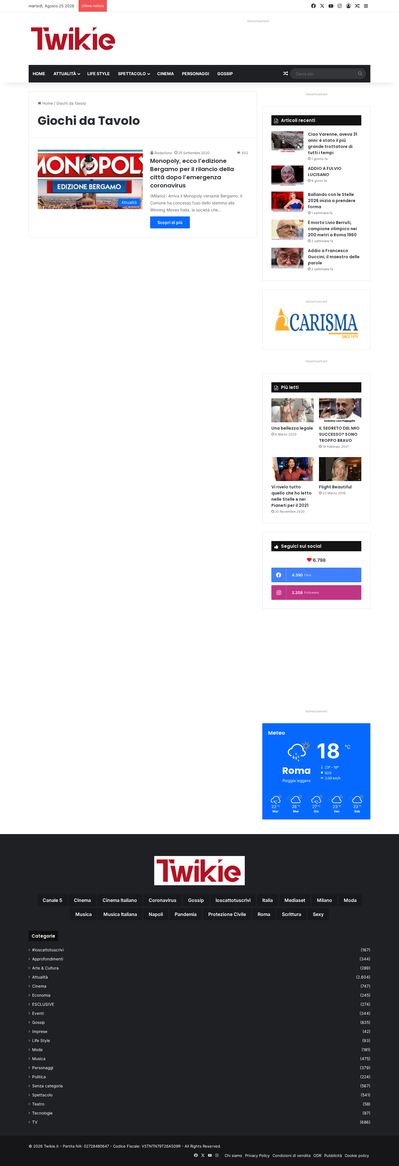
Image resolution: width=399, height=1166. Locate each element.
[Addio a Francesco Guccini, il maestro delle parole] (287, 259)
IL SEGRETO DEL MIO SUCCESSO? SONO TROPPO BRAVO (339, 434)
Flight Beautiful (335, 487)
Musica (39, 1058)
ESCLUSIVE (43, 1004)
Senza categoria (47, 1086)
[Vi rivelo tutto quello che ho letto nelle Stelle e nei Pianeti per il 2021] (292, 469)
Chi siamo (233, 1155)
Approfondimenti (47, 959)
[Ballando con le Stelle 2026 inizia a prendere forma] (287, 202)
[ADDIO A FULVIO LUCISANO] (287, 176)
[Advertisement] (316, 659)
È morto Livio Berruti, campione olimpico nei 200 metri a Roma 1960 (332, 229)
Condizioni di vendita (291, 1155)
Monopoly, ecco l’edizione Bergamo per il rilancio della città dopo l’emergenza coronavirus (192, 173)
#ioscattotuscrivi (48, 950)
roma (264, 914)
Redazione (163, 153)
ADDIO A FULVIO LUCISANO (324, 172)
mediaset (294, 900)
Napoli (156, 914)
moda (350, 900)
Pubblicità (333, 1155)
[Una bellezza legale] (292, 410)
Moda (37, 1049)
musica (83, 914)
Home (39, 73)
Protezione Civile (227, 914)
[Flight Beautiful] (340, 469)
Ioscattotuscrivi (233, 900)
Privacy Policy (257, 1155)
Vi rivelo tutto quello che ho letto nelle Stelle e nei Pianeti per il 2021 (291, 496)
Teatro (38, 1104)
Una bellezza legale (292, 428)
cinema (82, 900)
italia (267, 900)
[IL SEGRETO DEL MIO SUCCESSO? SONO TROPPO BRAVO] (340, 410)
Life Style (98, 73)
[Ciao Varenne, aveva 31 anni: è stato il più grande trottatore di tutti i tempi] (287, 142)
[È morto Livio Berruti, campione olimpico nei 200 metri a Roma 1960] (287, 231)
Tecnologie (42, 1113)
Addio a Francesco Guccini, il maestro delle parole (334, 257)
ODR (317, 1155)
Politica (39, 1076)
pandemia (186, 914)
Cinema (165, 73)
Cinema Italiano (120, 900)
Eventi (38, 1013)
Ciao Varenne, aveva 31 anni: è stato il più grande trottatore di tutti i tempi (332, 143)
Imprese (39, 1031)
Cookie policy (357, 1155)
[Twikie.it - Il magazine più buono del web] (74, 38)
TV (34, 1122)
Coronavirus (162, 900)
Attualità (64, 73)
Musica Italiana (120, 914)
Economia (41, 995)
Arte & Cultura (45, 968)
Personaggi (195, 73)
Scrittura (291, 914)
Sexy (318, 914)
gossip (196, 900)
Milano (324, 900)
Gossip (225, 73)
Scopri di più (170, 222)
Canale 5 (52, 900)
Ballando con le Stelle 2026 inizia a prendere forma (331, 201)
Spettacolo (132, 73)
